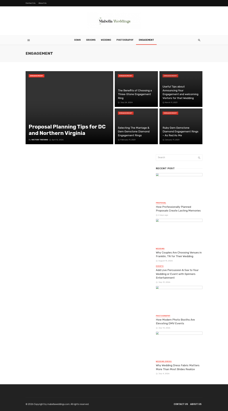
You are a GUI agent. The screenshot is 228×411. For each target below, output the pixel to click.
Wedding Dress (164, 361)
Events (160, 266)
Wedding (106, 40)
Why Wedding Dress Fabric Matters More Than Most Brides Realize (177, 367)
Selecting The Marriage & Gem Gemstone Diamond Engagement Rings (134, 131)
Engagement (146, 40)
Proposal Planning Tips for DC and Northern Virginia (67, 130)
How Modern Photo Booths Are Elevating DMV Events (175, 321)
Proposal (161, 203)
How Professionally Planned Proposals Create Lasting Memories (178, 208)
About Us (42, 3)
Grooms (91, 40)
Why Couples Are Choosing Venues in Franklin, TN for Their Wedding (179, 254)
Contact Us (31, 3)
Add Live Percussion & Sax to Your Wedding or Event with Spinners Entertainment (177, 274)
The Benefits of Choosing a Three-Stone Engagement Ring (135, 94)
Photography (124, 40)
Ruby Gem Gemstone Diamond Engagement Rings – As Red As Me (180, 131)
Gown (77, 40)
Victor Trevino (39, 140)
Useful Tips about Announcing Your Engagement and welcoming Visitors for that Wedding (180, 92)
